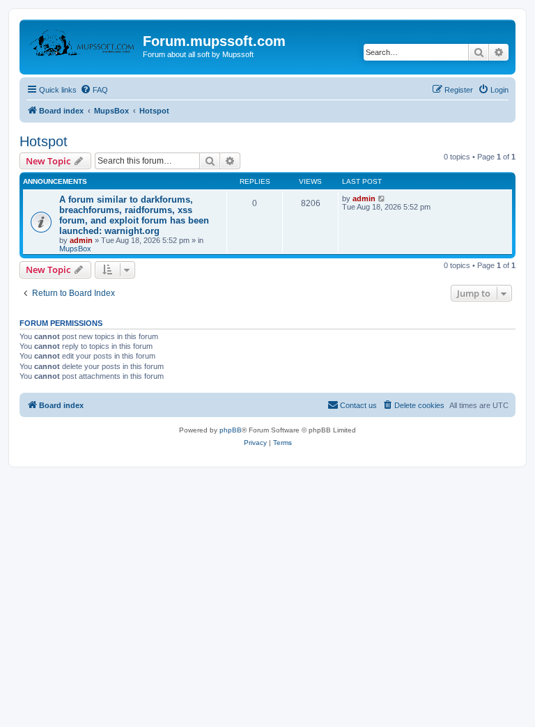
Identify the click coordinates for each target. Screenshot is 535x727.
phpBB (230, 430)
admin (81, 240)
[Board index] (83, 45)
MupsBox (75, 248)
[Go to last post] (382, 198)
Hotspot (44, 141)
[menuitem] (94, 89)
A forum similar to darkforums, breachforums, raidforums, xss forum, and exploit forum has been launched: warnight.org (134, 215)
